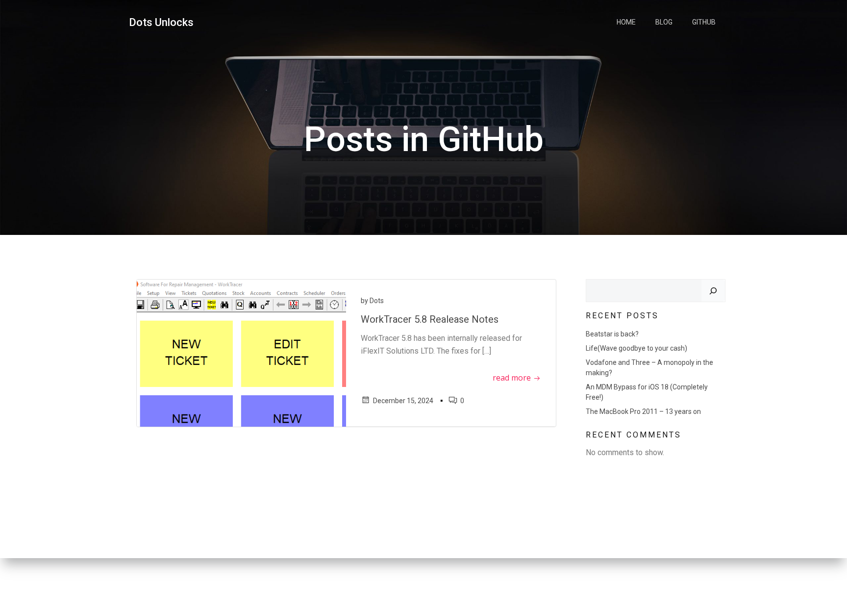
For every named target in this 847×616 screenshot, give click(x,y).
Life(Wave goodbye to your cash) (636, 348)
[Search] (713, 291)
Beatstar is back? (612, 334)
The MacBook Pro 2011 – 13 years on (643, 411)
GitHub (704, 22)
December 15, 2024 (403, 401)
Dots (377, 301)
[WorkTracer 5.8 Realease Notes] (241, 352)
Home (626, 22)
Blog (664, 22)
